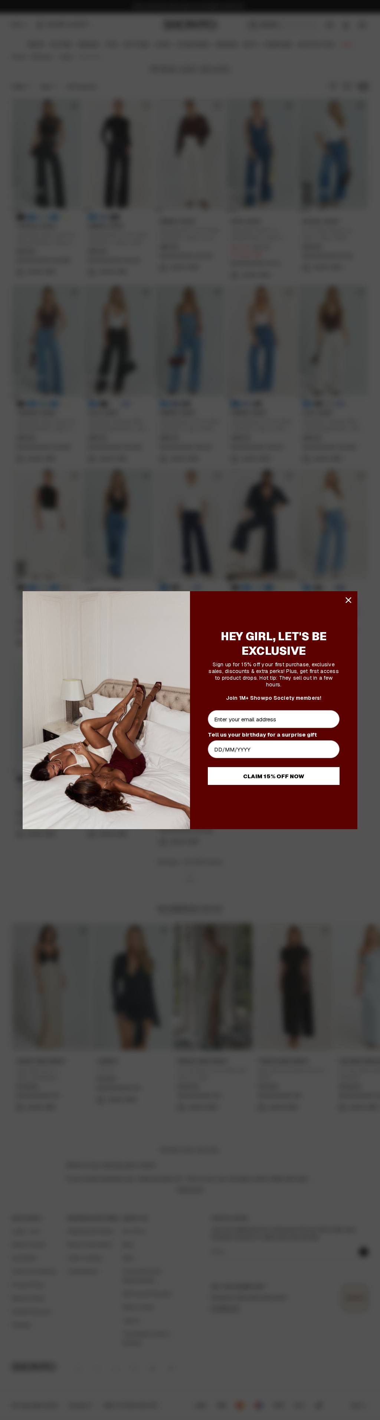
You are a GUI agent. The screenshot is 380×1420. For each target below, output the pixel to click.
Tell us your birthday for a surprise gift (262, 734)
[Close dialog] (348, 600)
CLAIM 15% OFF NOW (273, 776)
